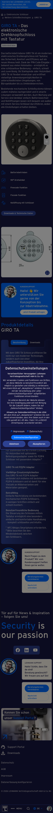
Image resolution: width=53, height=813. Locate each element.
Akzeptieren (39, 443)
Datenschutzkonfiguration (26, 437)
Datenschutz (36, 431)
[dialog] (26, 406)
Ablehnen (14, 443)
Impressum (19, 431)
